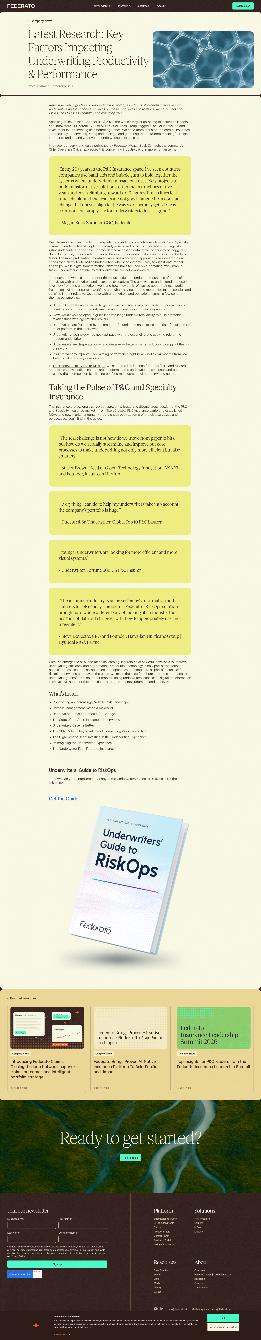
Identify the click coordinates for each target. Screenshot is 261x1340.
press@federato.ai (221, 1309)
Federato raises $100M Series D (211, 1274)
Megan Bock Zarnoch (144, 145)
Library (157, 1287)
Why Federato (202, 1218)
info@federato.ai (178, 1309)
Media (157, 1283)
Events (157, 1274)
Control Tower (161, 1235)
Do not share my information (223, 1327)
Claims (157, 1227)
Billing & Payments (164, 1222)
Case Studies (161, 1270)
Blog (156, 1278)
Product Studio (162, 1231)
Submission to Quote (165, 1218)
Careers (198, 1283)
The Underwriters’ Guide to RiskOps (79, 366)
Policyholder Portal (164, 1244)
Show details (60, 1334)
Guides (157, 1291)
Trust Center (201, 1287)
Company (199, 1270)
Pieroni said (130, 138)
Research (199, 1278)
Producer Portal (162, 1240)
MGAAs (198, 1231)
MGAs (197, 1227)
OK (223, 1318)
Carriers (198, 1222)
